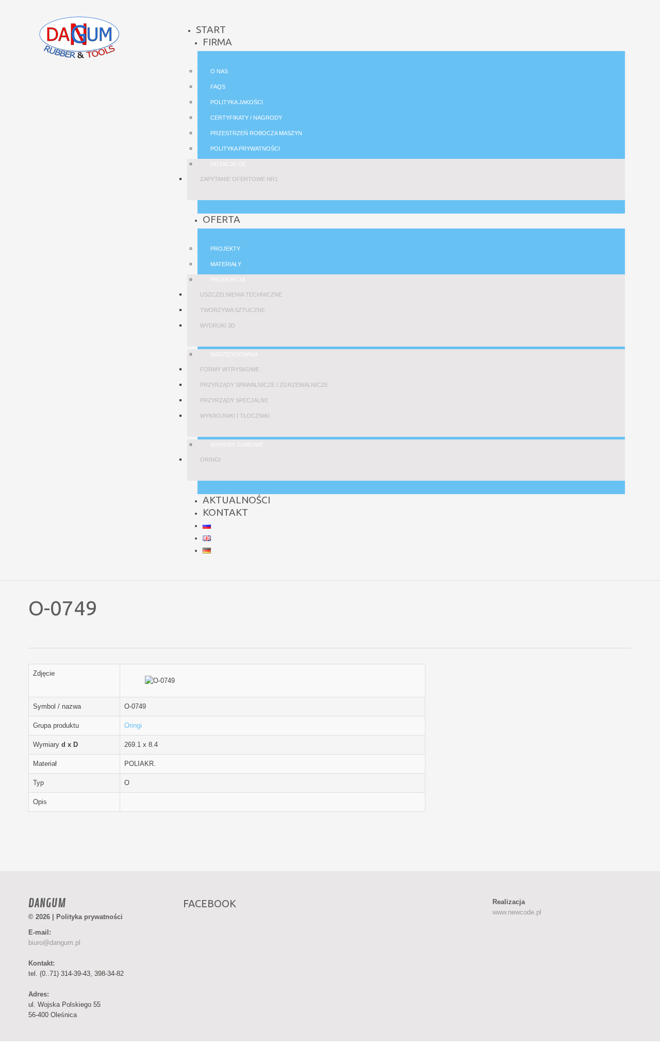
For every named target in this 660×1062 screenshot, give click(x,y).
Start (211, 29)
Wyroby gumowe (236, 445)
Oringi (210, 459)
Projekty (225, 249)
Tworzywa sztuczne (232, 310)
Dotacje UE (228, 164)
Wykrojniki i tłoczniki (235, 416)
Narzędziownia (234, 354)
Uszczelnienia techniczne (241, 294)
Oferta (221, 219)
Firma (217, 41)
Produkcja (227, 279)
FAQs (217, 87)
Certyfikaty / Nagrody (246, 118)
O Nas (219, 71)
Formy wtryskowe (229, 369)
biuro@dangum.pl (54, 942)
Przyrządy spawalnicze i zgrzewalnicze (264, 385)
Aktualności (236, 499)
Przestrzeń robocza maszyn (256, 133)
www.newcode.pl (516, 912)
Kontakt (225, 512)
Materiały (225, 264)
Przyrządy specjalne (234, 400)
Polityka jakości (236, 102)
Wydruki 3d (217, 325)
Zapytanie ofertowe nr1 (239, 179)
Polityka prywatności (245, 148)
